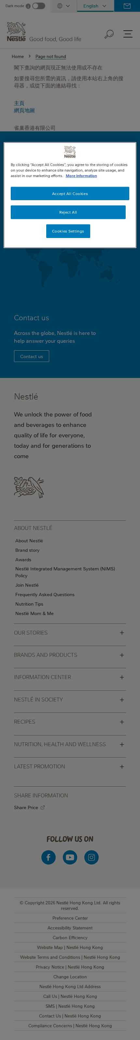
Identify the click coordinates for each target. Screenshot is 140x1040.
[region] (70, 195)
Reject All (68, 212)
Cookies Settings (68, 231)
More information (81, 175)
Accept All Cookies (70, 193)
